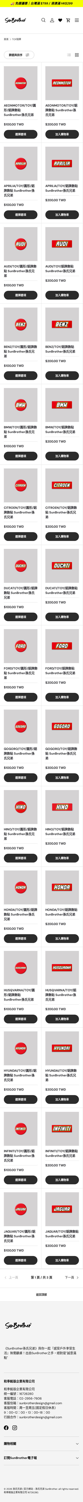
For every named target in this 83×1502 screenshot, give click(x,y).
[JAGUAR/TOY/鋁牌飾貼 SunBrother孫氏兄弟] (62, 1209)
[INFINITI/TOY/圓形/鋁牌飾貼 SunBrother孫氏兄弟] (20, 1129)
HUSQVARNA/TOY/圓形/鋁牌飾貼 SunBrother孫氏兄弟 (19, 995)
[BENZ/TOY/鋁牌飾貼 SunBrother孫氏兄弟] (62, 324)
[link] (16, 1277)
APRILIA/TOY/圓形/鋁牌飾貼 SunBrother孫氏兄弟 (19, 190)
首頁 (6, 39)
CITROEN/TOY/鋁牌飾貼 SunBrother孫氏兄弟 (61, 512)
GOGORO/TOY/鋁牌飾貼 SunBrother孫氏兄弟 (61, 753)
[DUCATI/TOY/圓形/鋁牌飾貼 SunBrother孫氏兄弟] (20, 566)
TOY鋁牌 (16, 39)
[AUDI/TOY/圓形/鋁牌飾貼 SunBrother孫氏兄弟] (20, 244)
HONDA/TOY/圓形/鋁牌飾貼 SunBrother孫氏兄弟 (20, 914)
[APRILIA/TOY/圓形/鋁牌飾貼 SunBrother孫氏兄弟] (20, 164)
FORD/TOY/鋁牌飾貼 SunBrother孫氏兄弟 (60, 670)
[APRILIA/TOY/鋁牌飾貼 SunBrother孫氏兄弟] (62, 164)
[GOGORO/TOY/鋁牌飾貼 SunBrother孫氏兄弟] (62, 727)
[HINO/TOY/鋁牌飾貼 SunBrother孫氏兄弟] (62, 807)
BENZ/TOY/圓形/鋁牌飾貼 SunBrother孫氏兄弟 (20, 351)
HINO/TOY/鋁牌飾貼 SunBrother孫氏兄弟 (60, 831)
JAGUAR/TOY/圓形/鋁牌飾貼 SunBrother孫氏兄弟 (19, 1236)
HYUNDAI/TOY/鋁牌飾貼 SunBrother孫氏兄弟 (61, 1075)
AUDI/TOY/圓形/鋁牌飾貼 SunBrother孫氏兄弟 (20, 271)
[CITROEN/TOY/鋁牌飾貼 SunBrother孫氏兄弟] (62, 485)
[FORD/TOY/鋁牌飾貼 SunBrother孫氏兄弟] (62, 646)
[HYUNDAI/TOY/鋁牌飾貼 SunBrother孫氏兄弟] (62, 1048)
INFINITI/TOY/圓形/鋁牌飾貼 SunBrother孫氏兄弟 (19, 1155)
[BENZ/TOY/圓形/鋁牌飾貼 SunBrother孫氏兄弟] (20, 324)
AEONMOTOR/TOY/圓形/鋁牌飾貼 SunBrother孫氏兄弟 (20, 110)
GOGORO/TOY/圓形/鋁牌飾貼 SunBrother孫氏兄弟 (20, 753)
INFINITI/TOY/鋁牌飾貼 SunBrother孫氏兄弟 (61, 1153)
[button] (68, 20)
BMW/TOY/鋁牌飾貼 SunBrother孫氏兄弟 (60, 429)
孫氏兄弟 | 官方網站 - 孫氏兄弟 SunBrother (35, 1489)
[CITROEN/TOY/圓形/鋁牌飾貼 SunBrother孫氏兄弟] (20, 485)
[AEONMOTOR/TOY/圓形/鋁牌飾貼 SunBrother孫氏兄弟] (20, 83)
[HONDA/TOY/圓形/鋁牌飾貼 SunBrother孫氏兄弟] (20, 887)
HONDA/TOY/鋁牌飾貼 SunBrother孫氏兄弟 (61, 912)
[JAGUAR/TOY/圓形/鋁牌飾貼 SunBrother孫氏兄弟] (20, 1209)
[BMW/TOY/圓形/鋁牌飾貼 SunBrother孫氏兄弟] (20, 405)
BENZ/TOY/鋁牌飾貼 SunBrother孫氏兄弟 (60, 349)
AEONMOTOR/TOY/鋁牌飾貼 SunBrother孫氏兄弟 (61, 110)
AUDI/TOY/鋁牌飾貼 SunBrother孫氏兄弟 (60, 268)
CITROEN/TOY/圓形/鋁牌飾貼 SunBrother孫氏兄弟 (20, 512)
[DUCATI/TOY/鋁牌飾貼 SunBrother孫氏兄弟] (62, 566)
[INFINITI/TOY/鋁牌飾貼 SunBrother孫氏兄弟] (62, 1129)
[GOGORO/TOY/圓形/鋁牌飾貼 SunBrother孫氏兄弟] (20, 727)
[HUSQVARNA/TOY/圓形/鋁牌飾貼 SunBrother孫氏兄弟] (20, 968)
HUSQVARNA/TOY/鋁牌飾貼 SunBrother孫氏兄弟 (60, 995)
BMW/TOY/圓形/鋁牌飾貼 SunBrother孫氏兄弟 (20, 432)
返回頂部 (41, 1294)
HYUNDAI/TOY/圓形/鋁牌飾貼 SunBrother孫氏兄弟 (20, 1075)
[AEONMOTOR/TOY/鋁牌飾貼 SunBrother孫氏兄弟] (62, 83)
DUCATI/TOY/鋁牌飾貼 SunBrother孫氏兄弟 (61, 590)
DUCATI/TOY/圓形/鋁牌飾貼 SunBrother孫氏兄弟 (20, 593)
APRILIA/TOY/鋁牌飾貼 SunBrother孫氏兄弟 (61, 188)
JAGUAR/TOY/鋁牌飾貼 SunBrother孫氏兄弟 (62, 1233)
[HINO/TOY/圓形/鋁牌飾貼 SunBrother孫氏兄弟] (20, 807)
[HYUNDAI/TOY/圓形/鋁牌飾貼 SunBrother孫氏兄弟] (20, 1048)
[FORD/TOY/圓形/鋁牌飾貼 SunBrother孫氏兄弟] (20, 646)
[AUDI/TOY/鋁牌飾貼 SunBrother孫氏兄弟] (62, 244)
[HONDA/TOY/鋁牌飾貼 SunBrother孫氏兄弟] (62, 887)
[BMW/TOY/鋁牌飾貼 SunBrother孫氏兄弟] (62, 405)
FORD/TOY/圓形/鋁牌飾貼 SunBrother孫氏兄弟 (20, 673)
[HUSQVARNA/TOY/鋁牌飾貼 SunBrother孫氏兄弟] (62, 968)
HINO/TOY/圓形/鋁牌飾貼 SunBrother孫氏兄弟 (20, 834)
